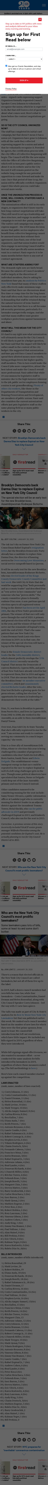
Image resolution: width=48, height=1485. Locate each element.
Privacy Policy (11, 88)
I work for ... (11, 55)
